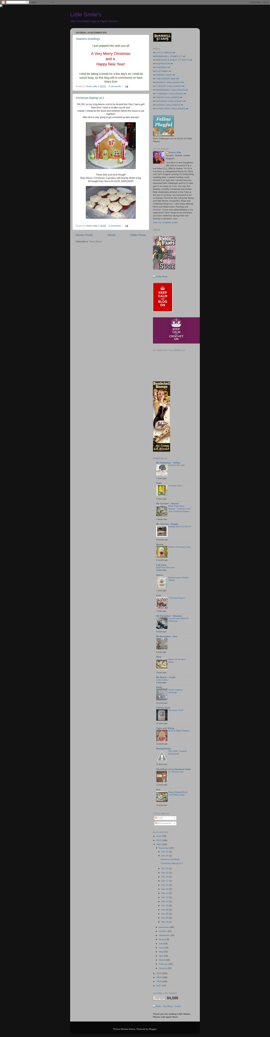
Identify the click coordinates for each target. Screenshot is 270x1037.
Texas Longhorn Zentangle (175, 691)
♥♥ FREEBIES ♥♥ (161, 67)
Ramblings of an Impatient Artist (173, 769)
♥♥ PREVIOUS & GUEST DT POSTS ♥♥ (172, 60)
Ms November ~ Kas (166, 636)
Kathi (159, 483)
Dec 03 (165, 918)
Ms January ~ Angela (167, 524)
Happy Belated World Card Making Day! (177, 793)
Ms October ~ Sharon (167, 503)
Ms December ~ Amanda (169, 616)
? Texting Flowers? (176, 598)
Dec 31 (165, 851)
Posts (160, 818)
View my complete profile (165, 222)
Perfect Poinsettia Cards (179, 547)
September (164, 935)
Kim (158, 790)
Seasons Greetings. (88, 38)
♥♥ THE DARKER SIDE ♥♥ (166, 79)
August (162, 939)
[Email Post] (126, 86)
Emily (159, 687)
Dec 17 (165, 881)
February (164, 964)
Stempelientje (163, 748)
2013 (159, 836)
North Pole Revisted (165, 567)
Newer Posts (84, 235)
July (161, 943)
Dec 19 (165, 877)
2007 (159, 986)
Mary (158, 657)
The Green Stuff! (175, 710)
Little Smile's (86, 14)
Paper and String (165, 728)
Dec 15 (165, 889)
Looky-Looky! (162, 680)
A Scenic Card (174, 485)
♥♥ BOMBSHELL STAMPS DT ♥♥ (169, 56)
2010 (159, 973)
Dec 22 (165, 868)
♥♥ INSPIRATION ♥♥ (163, 64)
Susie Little (175, 152)
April (161, 956)
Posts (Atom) (95, 241)
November (164, 927)
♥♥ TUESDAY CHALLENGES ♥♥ (168, 86)
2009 (159, 977)
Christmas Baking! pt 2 (90, 97)
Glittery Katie (163, 708)
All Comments (164, 823)
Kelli (158, 595)
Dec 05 (165, 914)
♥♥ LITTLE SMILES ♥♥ (164, 53)
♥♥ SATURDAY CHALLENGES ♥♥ (169, 101)
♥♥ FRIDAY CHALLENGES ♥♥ (167, 97)
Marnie (159, 544)
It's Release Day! (176, 772)
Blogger (152, 1029)
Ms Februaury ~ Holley (168, 463)
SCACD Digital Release (179, 731)
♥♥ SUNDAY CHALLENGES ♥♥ (168, 105)
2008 (159, 981)
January (163, 968)
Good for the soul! (176, 465)
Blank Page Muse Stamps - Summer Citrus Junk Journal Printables (179, 508)
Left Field (161, 565)
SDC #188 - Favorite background (177, 752)
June (161, 947)
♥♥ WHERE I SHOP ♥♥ (164, 75)
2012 (159, 840)
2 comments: (115, 86)
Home (112, 235)
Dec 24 (165, 856)
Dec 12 (165, 901)
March (162, 960)
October (163, 931)
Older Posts (138, 235)
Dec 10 (165, 905)
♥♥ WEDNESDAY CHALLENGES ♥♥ (170, 90)
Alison (159, 575)
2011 (159, 844)
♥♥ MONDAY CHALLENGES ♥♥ (168, 82)
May (161, 952)
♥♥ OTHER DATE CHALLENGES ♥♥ (170, 109)
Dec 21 (165, 873)
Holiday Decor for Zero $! (179, 526)
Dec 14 (165, 893)
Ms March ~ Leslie (165, 677)
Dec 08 (165, 910)
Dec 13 (165, 897)
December (164, 848)
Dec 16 (165, 885)
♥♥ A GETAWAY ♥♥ (162, 71)
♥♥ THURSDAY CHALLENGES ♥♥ (169, 94)
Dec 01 (165, 922)
